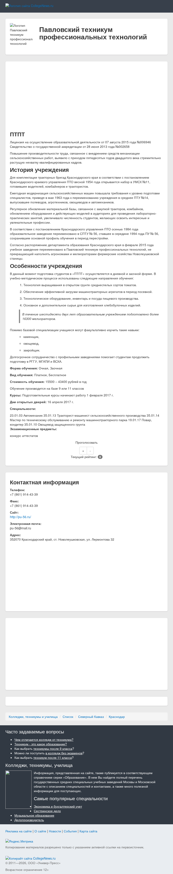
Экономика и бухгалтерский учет (58, 806)
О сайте (40, 831)
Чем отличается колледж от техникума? (43, 739)
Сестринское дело (47, 811)
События (70, 831)
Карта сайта (88, 831)
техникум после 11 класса (52, 757)
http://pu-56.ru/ (20, 517)
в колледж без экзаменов (64, 753)
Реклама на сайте (18, 831)
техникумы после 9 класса (52, 748)
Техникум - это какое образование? (40, 744)
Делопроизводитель (29, 820)
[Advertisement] (86, 97)
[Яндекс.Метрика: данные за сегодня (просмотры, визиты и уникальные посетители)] (19, 841)
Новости (55, 831)
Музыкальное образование (34, 815)
